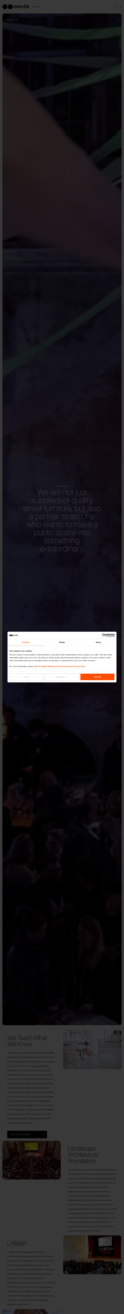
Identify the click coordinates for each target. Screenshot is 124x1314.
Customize (60, 677)
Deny (26, 677)
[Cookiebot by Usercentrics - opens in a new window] (104, 635)
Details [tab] (62, 642)
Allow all (97, 677)
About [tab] (98, 642)
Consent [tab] (25, 642)
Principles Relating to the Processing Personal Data (61, 666)
